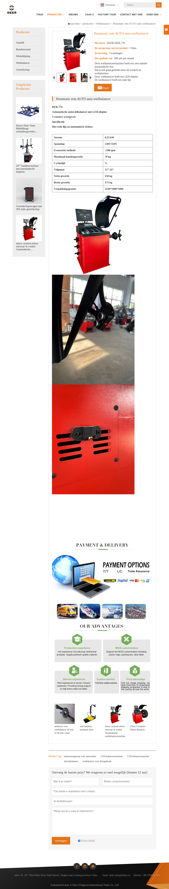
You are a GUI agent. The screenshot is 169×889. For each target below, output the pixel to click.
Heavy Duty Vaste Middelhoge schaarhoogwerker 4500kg (25, 128)
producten (88, 23)
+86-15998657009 (151, 875)
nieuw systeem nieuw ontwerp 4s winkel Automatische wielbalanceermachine (27, 246)
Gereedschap (23, 69)
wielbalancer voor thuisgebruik (97, 761)
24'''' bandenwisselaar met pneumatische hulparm (27, 168)
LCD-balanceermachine (138, 756)
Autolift (20, 42)
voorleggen (61, 840)
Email (102, 87)
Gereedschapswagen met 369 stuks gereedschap (29, 208)
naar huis (74, 23)
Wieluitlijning (23, 56)
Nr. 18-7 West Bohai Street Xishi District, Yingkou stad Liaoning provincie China (59, 875)
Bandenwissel (23, 49)
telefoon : (138, 875)
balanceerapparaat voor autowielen (80, 756)
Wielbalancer (103, 23)
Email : (105, 875)
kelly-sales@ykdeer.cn (119, 875)
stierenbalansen (71, 761)
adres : (18, 875)
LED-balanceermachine (112, 756)
